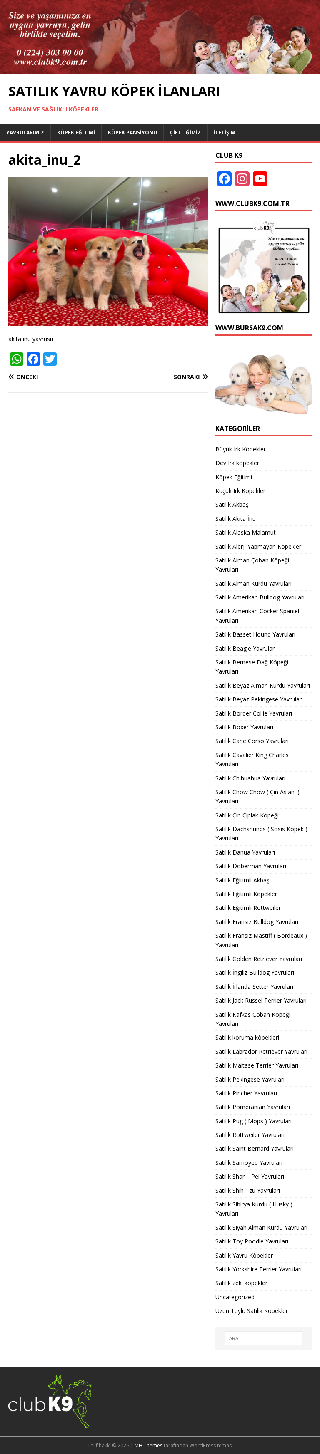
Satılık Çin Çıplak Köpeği (247, 815)
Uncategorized (235, 1297)
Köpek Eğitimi (76, 132)
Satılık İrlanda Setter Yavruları (254, 987)
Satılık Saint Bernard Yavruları (254, 1148)
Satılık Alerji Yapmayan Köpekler (258, 546)
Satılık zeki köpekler (241, 1283)
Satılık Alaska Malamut (245, 532)
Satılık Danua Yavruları (245, 852)
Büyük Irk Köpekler (240, 449)
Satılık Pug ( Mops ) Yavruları (253, 1121)
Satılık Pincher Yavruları (246, 1093)
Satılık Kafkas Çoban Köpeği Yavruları (252, 1019)
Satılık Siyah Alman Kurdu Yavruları (261, 1227)
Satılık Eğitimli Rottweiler (248, 908)
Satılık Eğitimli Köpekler (246, 894)
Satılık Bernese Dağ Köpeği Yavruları (251, 666)
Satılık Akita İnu (235, 519)
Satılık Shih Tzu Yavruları (247, 1190)
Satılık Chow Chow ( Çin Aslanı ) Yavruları (257, 796)
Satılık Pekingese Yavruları (250, 1079)
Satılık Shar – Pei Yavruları (249, 1176)
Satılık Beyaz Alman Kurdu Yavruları (262, 685)
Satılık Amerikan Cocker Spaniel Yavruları (257, 615)
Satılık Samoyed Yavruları (248, 1163)
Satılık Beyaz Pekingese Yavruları (259, 699)
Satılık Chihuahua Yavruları (250, 778)
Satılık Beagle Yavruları (245, 648)
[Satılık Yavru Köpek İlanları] (160, 69)
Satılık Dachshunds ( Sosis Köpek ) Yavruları (261, 833)
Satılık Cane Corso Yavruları (252, 741)
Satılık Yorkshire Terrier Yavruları (258, 1269)
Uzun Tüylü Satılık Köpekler (251, 1311)
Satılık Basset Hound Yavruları (255, 634)
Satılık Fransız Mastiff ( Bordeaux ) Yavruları (261, 940)
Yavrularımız (25, 132)
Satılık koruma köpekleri (247, 1037)
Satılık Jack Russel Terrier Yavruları (261, 1000)
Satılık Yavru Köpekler (244, 1255)
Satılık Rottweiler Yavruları (250, 1135)
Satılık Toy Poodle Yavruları (251, 1241)
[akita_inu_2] (108, 321)
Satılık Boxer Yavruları (244, 727)
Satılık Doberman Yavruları (250, 866)
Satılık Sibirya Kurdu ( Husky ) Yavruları (253, 1208)
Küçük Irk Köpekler (240, 491)
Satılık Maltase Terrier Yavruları (256, 1065)
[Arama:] (263, 1338)
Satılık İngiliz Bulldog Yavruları (254, 972)
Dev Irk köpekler (237, 463)
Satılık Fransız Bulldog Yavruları (256, 922)
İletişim (224, 132)
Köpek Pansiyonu (132, 132)
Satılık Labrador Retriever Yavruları (261, 1051)
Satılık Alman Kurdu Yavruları (253, 583)
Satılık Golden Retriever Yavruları (258, 959)
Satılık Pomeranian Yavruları (252, 1107)
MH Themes (148, 1445)
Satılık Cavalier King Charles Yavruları (252, 759)
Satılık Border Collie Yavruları (253, 713)
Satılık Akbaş (232, 504)
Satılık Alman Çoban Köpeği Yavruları (252, 564)
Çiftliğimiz (185, 132)
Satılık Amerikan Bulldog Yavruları (260, 597)
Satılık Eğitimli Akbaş (242, 880)
